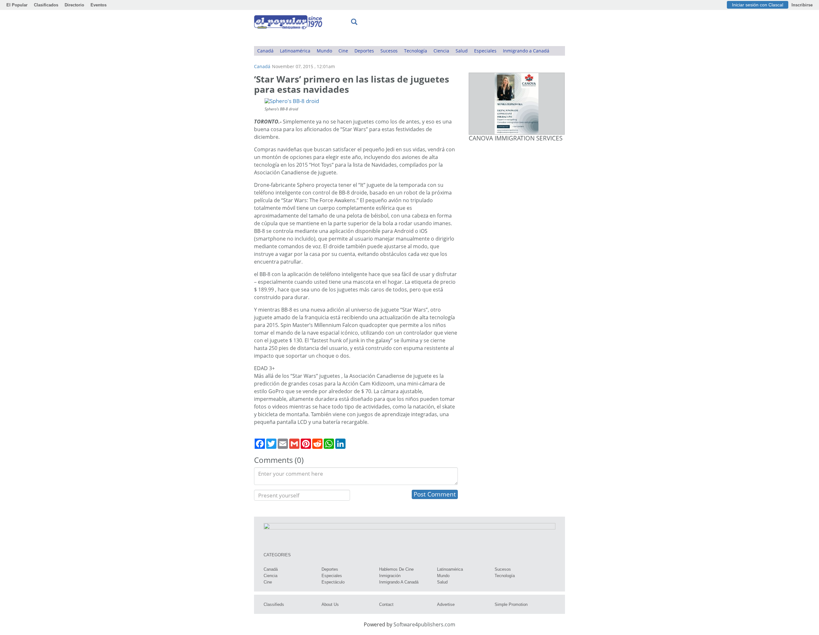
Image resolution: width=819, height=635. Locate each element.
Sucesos (389, 51)
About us (330, 604)
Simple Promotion (511, 604)
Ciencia (441, 51)
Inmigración (390, 575)
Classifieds (274, 604)
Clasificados (46, 5)
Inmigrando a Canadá (526, 51)
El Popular (17, 5)
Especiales (485, 51)
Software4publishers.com (424, 624)
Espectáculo (333, 582)
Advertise (446, 604)
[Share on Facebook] (260, 444)
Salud (462, 51)
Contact (386, 604)
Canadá (265, 51)
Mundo (324, 51)
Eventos (99, 5)
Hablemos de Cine (396, 569)
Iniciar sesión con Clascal (757, 4)
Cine (343, 51)
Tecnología (415, 51)
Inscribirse (802, 5)
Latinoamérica (295, 51)
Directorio (74, 5)
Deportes (364, 51)
